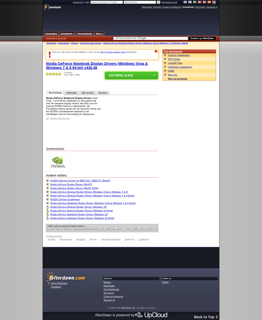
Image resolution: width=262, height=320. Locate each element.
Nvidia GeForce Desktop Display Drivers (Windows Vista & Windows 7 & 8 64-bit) (92, 195)
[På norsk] (199, 2)
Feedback (56, 287)
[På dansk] (204, 2)
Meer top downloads (177, 79)
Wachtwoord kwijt (169, 2)
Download (121, 75)
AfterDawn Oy (128, 308)
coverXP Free (175, 63)
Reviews (103, 93)
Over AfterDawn (59, 283)
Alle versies (88, 93)
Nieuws (157, 7)
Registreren (78, 2)
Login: (87, 2)
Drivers (74, 43)
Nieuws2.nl (212, 7)
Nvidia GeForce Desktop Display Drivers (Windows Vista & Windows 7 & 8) (89, 192)
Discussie (200, 7)
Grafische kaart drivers (90, 43)
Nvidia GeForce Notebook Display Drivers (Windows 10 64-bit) (82, 218)
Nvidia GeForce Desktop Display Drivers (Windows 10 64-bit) (81, 210)
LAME (171, 71)
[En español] (209, 2)
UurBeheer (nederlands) (180, 67)
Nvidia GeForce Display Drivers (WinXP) (71, 184)
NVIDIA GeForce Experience (65, 199)
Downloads (63, 43)
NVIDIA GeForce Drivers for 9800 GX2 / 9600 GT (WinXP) (80, 180)
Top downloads (173, 51)
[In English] (185, 2)
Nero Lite (172, 75)
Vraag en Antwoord (172, 7)
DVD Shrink (174, 59)
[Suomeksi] (190, 2)
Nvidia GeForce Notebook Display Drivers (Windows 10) (79, 214)
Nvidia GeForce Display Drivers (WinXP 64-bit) (74, 188)
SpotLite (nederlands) (179, 55)
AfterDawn (147, 7)
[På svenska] (195, 2)
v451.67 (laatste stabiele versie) (113, 52)
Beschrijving (55, 93)
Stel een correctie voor (60, 118)
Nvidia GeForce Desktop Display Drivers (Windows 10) (78, 207)
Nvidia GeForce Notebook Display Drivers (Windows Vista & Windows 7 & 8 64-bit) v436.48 (145, 43)
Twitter (165, 282)
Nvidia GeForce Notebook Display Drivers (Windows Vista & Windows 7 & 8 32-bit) (93, 203)
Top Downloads (111, 289)
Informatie (71, 93)
